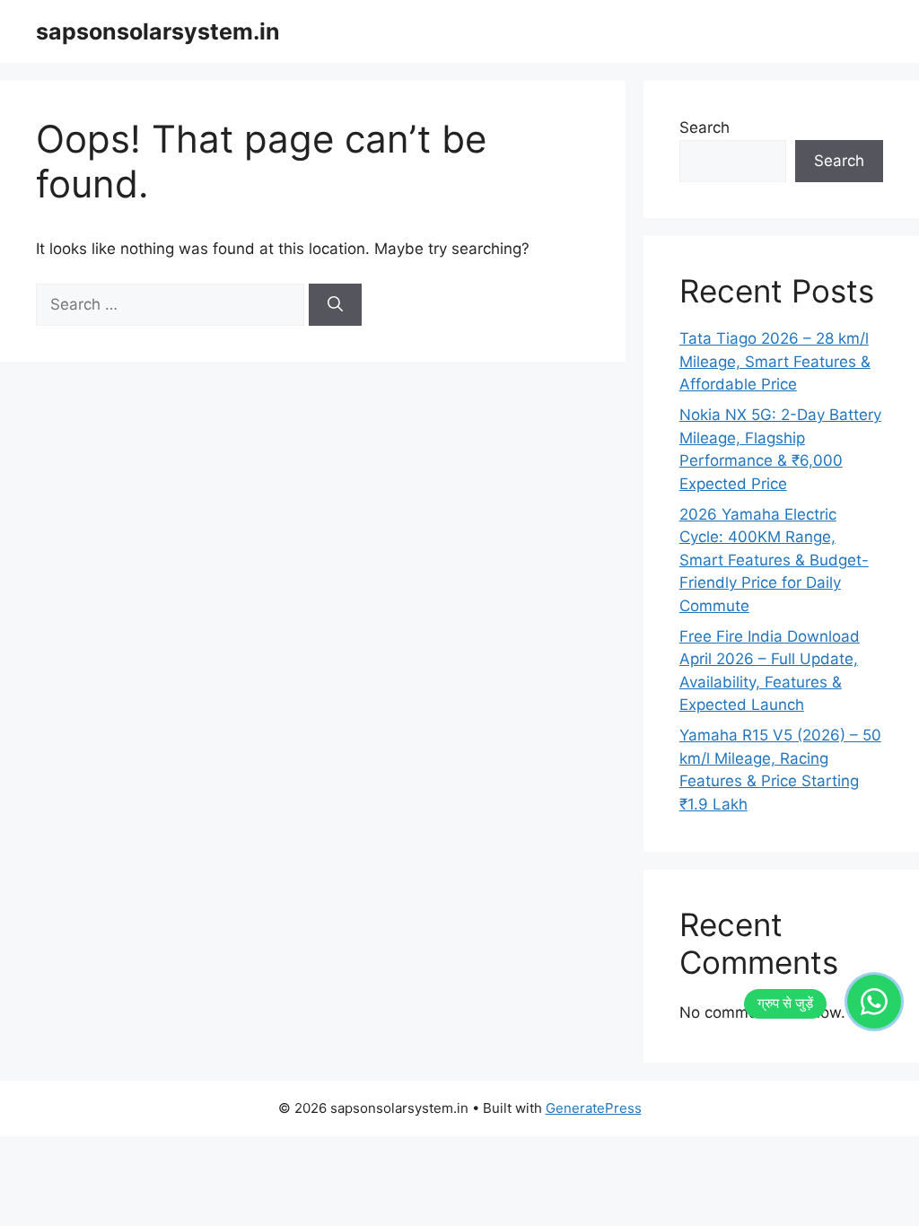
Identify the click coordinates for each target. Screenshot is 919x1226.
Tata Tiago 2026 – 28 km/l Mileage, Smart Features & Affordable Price (775, 361)
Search (704, 127)
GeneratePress (594, 1108)
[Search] (335, 305)
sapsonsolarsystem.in (158, 31)
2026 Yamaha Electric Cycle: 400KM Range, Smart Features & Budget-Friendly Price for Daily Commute (774, 560)
